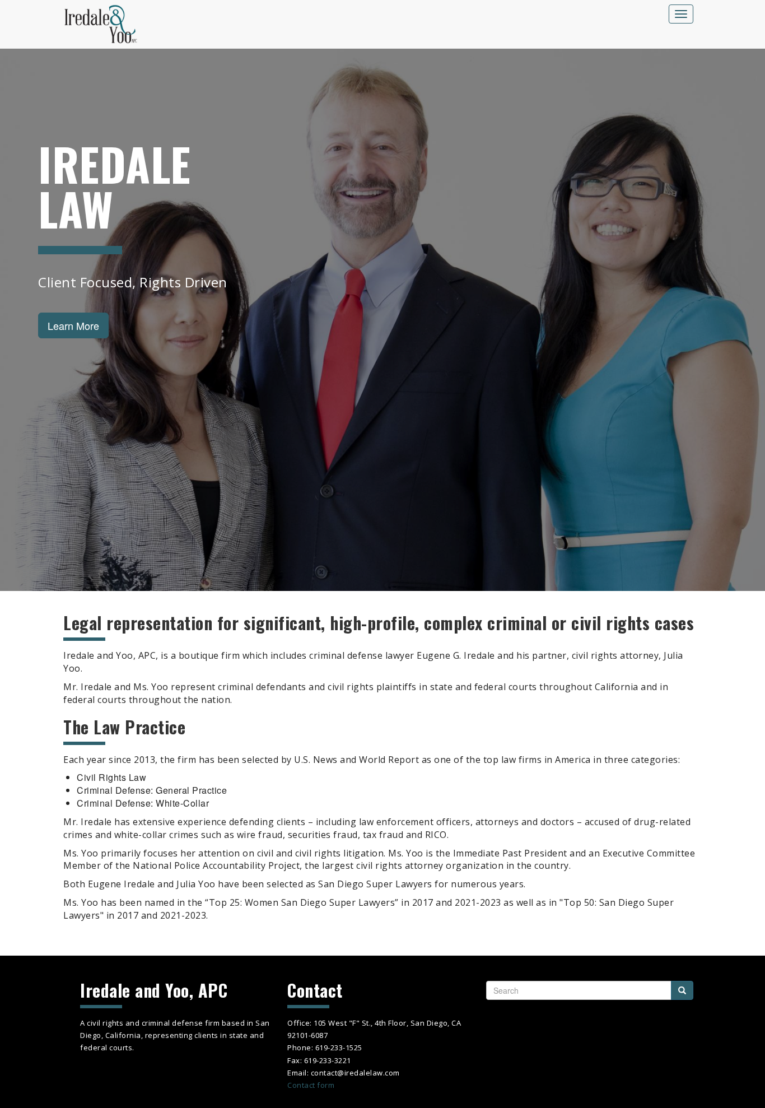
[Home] (104, 24)
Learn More (73, 325)
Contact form (310, 1085)
